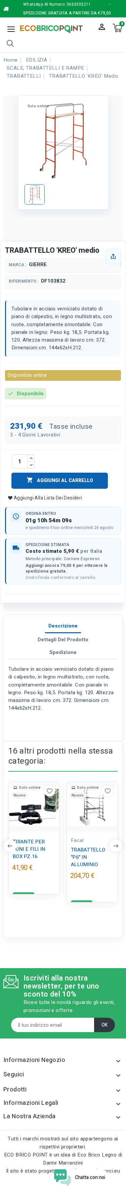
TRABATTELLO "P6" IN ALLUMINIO (88, 857)
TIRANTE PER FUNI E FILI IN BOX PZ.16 (29, 849)
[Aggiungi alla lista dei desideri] (49, 790)
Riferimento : (23, 281)
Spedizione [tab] (63, 652)
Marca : (17, 265)
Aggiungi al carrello (60, 480)
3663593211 (79, 4)
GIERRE (38, 264)
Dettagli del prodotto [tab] (63, 639)
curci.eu (111, 1171)
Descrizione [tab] (63, 626)
